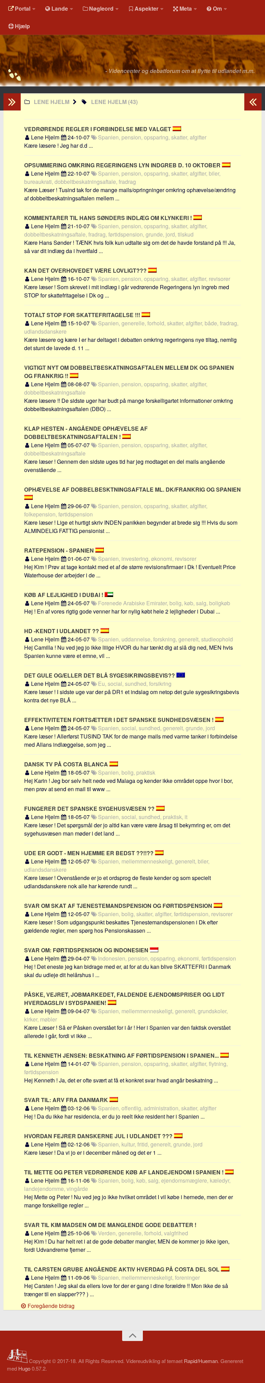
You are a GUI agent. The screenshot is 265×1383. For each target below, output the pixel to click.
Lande (59, 8)
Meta (185, 8)
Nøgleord (101, 8)
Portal (22, 8)
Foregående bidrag (50, 1306)
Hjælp (22, 26)
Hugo (24, 1368)
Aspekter (146, 8)
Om (217, 8)
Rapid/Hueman (201, 1360)
